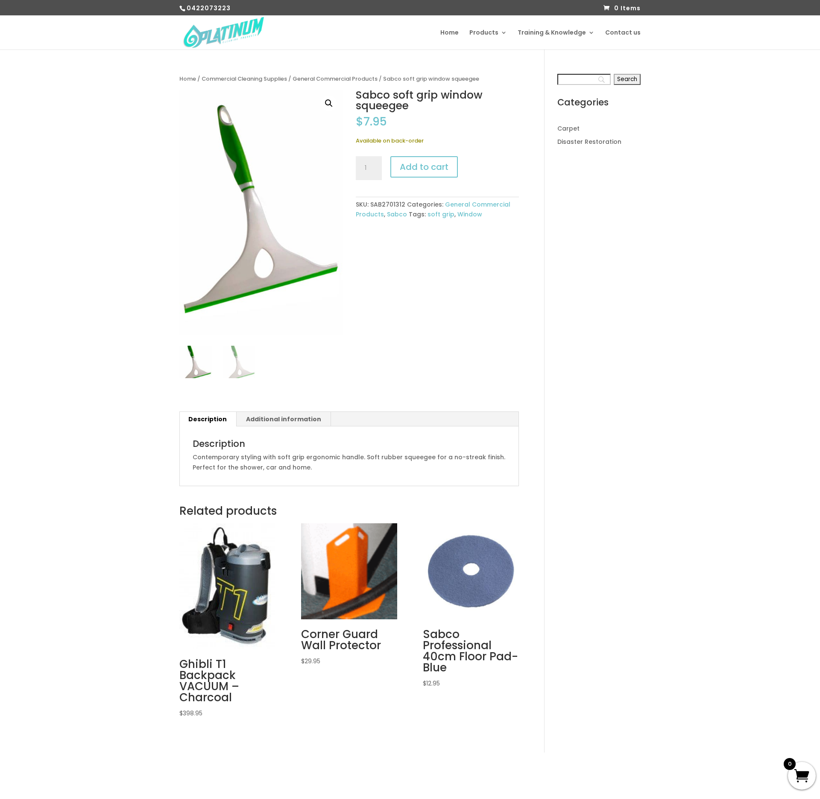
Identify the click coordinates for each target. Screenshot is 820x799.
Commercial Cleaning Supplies (244, 79)
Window (469, 214)
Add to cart (424, 167)
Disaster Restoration (589, 141)
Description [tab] (207, 419)
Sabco (397, 214)
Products (483, 33)
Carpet (568, 128)
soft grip (441, 214)
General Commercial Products (335, 79)
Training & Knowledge (552, 33)
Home (449, 33)
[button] (329, 103)
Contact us (623, 33)
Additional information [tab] (283, 419)
